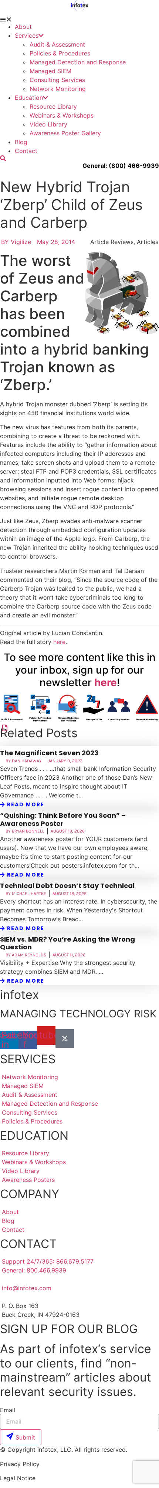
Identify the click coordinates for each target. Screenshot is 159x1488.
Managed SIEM (50, 71)
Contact (26, 151)
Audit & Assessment (57, 44)
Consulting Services (57, 80)
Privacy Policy (20, 1464)
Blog (21, 142)
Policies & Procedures (60, 53)
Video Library (48, 124)
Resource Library (53, 106)
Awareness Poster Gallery (65, 133)
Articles (147, 241)
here (59, 641)
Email (7, 1410)
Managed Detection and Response (78, 62)
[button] (79, 19)
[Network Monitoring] (5, 728)
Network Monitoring (58, 88)
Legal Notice (17, 1478)
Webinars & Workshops (62, 115)
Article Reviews (111, 241)
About (23, 26)
